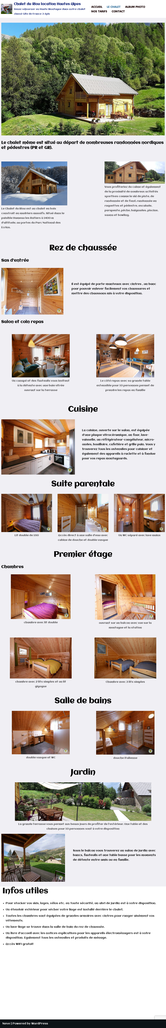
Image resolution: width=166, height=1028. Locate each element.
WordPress (39, 1023)
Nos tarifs (99, 11)
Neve (6, 1023)
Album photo (135, 6)
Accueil (96, 6)
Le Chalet (114, 6)
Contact (118, 11)
